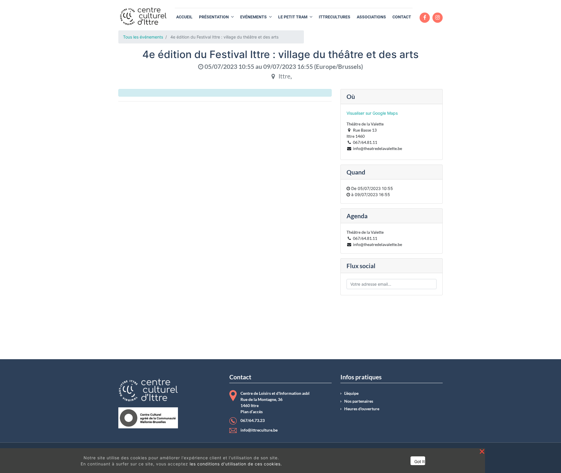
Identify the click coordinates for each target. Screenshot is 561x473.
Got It (419, 461)
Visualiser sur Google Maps (372, 113)
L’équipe (351, 393)
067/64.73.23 (252, 420)
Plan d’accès (251, 411)
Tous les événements (143, 36)
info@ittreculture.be (259, 430)
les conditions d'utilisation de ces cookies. (236, 463)
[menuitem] (184, 17)
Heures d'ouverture (361, 408)
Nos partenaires (358, 401)
